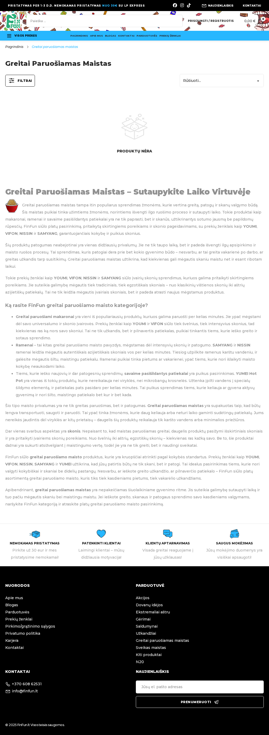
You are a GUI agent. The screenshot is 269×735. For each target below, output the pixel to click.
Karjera (11, 640)
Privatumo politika (22, 633)
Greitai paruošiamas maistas (162, 640)
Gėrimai (143, 619)
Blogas (110, 35)
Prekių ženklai (170, 35)
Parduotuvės (147, 35)
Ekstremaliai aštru (153, 612)
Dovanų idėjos (149, 605)
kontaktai (252, 5)
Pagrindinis (79, 35)
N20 (140, 661)
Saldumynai (147, 626)
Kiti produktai (149, 654)
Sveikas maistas (151, 647)
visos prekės (25, 35)
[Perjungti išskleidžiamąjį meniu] (9, 35)
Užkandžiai (146, 633)
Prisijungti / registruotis (211, 21)
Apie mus (96, 35)
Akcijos (142, 597)
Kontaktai (126, 35)
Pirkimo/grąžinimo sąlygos (30, 626)
